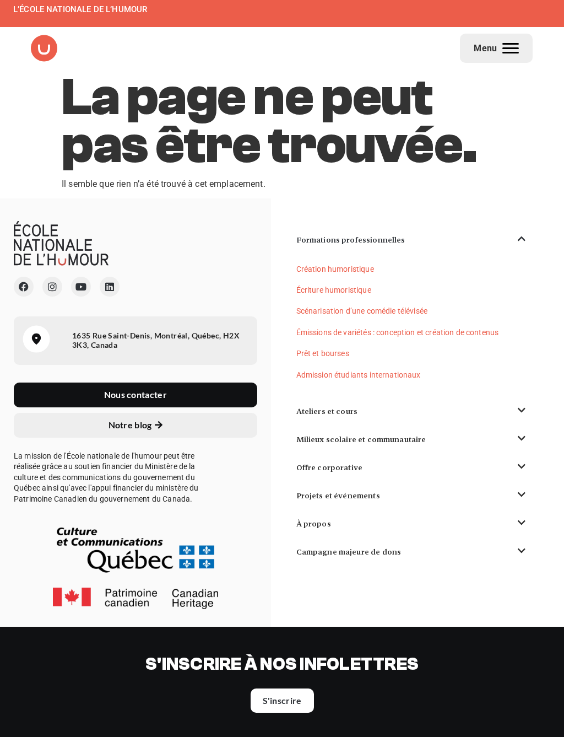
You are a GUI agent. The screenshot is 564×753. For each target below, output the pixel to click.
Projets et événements (338, 496)
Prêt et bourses (322, 353)
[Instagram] (52, 287)
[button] (410, 240)
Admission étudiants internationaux (358, 374)
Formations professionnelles (350, 240)
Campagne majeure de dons (349, 552)
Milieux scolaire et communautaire (361, 439)
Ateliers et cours (327, 411)
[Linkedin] (110, 287)
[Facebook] (24, 287)
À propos (313, 524)
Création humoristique (335, 269)
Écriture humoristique (333, 290)
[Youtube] (81, 287)
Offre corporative (329, 467)
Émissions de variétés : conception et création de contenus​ (397, 332)
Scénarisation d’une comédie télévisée (362, 310)
